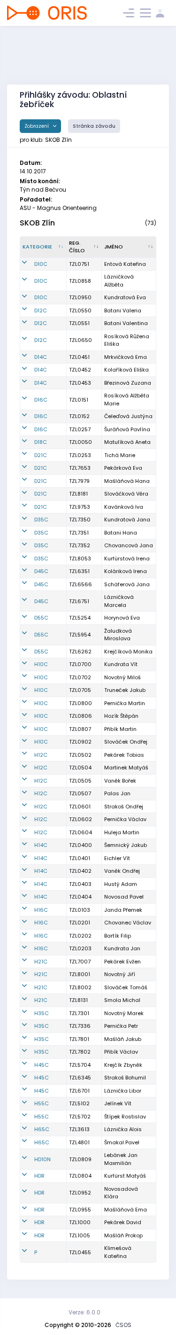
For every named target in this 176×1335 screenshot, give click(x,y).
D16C (40, 400)
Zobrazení (37, 126)
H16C (41, 910)
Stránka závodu (94, 126)
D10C (40, 264)
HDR (39, 1176)
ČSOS (123, 1325)
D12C (40, 310)
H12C (40, 755)
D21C (40, 455)
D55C (41, 617)
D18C (40, 442)
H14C (40, 845)
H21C (40, 961)
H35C (41, 1013)
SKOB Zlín (37, 222)
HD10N (42, 1159)
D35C (41, 519)
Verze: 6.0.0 (84, 1312)
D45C (41, 571)
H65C (41, 1129)
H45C (41, 1065)
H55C (41, 1103)
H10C (41, 664)
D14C (40, 357)
